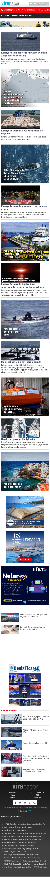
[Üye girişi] (29, 802)
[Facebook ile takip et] (15, 802)
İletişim (12, 798)
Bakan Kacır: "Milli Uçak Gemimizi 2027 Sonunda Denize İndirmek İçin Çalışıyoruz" (23, 833)
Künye (13, 795)
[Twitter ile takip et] (20, 802)
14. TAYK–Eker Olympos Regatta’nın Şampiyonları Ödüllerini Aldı (25, 824)
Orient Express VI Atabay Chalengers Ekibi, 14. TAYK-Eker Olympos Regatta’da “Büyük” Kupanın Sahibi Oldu (24, 867)
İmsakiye (37, 798)
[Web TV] (35, 4)
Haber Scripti (22, 811)
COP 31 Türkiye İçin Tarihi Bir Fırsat (15, 852)
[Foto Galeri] (39, 4)
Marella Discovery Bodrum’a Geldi (15, 830)
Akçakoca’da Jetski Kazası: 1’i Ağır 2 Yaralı (18, 827)
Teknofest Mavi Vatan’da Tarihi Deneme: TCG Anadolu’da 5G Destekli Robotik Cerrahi (22, 839)
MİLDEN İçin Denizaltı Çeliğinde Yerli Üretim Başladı (20, 842)
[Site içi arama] (47, 4)
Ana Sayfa (12, 792)
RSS (37, 795)
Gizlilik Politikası (37, 792)
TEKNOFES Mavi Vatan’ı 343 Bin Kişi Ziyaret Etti (19, 846)
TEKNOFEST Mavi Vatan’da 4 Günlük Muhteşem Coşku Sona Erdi (25, 861)
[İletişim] (43, 4)
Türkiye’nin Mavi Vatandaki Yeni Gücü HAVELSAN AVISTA (22, 836)
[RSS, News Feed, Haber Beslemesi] (25, 802)
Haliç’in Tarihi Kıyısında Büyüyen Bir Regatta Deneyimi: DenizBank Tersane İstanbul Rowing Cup (23, 864)
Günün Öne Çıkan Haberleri (11, 816)
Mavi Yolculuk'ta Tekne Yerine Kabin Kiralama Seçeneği (22, 858)
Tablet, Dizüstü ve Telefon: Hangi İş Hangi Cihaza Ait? (21, 849)
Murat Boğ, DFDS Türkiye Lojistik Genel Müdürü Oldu (21, 855)
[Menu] (31, 4)
